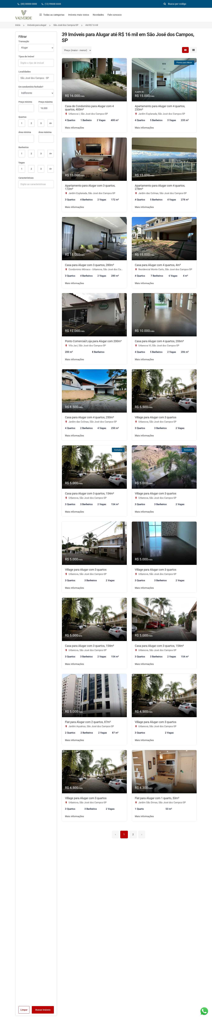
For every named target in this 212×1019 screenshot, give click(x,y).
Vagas (21, 162)
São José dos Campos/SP (65, 25)
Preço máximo (45, 102)
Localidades (24, 71)
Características (26, 178)
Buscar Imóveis (42, 1010)
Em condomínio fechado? (30, 87)
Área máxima (45, 132)
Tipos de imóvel (26, 56)
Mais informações (74, 127)
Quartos (22, 117)
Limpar (23, 1010)
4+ (50, 123)
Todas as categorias (53, 14)
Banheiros (23, 147)
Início (17, 25)
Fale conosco (115, 14)
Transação (23, 41)
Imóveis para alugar (36, 25)
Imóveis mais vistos (78, 14)
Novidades (98, 14)
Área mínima (24, 132)
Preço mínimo (25, 102)
